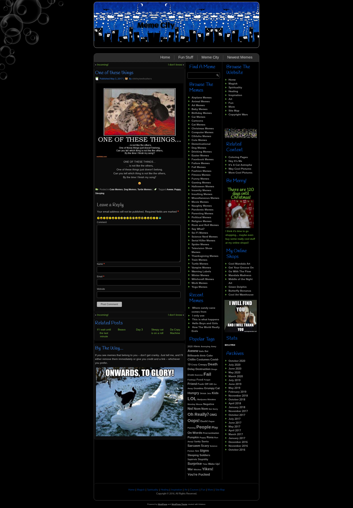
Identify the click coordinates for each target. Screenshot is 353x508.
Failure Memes (201, 163)
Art (230, 99)
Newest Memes (239, 57)
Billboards (193, 356)
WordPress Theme (179, 504)
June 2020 (235, 369)
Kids (215, 393)
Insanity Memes (201, 190)
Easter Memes (200, 155)
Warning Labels (201, 271)
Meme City (155, 25)
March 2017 (236, 434)
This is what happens (205, 319)
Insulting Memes (202, 194)
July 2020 (234, 365)
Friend (192, 384)
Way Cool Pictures (240, 169)
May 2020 (234, 372)
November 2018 (238, 396)
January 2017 (237, 438)
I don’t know (175, 65)
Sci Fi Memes (200, 233)
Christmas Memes (203, 128)
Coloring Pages (238, 157)
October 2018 (237, 399)
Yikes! (207, 469)
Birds (203, 356)
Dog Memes (130, 190)
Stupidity (203, 459)
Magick (233, 84)
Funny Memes (200, 179)
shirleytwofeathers (142, 79)
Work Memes (200, 283)
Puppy (177, 190)
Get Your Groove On (241, 267)
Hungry (193, 393)
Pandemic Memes (202, 210)
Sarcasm (194, 446)
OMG (213, 415)
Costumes (203, 359)
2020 (190, 346)
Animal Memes (201, 101)
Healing (233, 91)
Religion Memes (202, 221)
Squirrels (192, 459)
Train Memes (199, 260)
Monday (191, 404)
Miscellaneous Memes (205, 198)
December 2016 (238, 442)
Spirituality (235, 87)
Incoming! (102, 65)
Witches (197, 469)
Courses (194, 490)
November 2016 (238, 446)
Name (101, 264)
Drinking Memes (202, 152)
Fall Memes (199, 167)
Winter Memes (200, 275)
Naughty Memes (202, 206)
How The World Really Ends (206, 329)
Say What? (198, 229)
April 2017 (235, 430)
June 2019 (235, 384)
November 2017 (238, 411)
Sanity (197, 442)
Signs (204, 451)
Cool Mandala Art (239, 264)
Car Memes (198, 117)
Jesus (203, 393)
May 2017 (234, 426)
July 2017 (234, 419)
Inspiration (235, 95)
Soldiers (204, 455)
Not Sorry (213, 409)
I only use (198, 316)
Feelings (192, 380)
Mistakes (211, 399)
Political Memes (201, 217)
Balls (201, 351)
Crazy (194, 365)
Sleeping (99, 193)
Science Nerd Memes (205, 237)
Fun (231, 103)
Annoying (205, 346)
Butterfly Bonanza (240, 291)
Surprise (195, 464)
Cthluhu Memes (201, 136)
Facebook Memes (203, 159)
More (232, 107)
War (190, 469)
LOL (192, 399)
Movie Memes (200, 202)
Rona (210, 437)
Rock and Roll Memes (205, 225)
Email (100, 277)
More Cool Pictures (240, 173)
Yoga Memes (199, 287)
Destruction (203, 369)
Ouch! (204, 421)
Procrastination (211, 433)
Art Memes (198, 105)
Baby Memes (200, 109)
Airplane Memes (202, 97)
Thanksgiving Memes (205, 256)
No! (190, 409)
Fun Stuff (185, 57)
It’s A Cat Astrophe (240, 165)
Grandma (198, 388)
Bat (206, 351)
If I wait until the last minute (104, 333)
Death (213, 364)
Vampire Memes (201, 267)
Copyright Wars (238, 114)
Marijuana (202, 399)
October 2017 (237, 415)
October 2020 (237, 361)
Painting (192, 428)
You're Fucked (199, 475)
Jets (209, 393)
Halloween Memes (203, 186)
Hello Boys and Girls (205, 323)
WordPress (162, 504)
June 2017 (235, 423)
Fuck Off (203, 384)
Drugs (214, 369)
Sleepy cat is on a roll (157, 331)
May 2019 (234, 388)
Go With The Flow (240, 271)
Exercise (199, 375)
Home (165, 57)
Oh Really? (198, 414)
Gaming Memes (201, 182)
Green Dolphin (238, 287)
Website (101, 289)
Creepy (202, 365)
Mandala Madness (240, 275)
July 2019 (234, 380)
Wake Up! (214, 464)
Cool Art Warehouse (241, 295)
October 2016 (237, 450)
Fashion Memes (201, 171)
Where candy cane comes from (203, 310)
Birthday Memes (202, 113)
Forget (207, 380)
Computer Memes (202, 132)
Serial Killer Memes (203, 240)
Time (205, 464)
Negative (208, 404)
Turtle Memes (145, 190)
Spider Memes (200, 244)
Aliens (196, 346)
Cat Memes (198, 125)
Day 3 (139, 330)
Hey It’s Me (235, 161)
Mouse (199, 404)
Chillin (192, 359)
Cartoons (197, 121)
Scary (205, 445)
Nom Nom (201, 408)
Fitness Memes (201, 175)
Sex (197, 451)
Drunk (191, 375)
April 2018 (235, 403)
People (203, 427)
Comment (102, 222)
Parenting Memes (202, 213)
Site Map (234, 111)
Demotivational (201, 144)
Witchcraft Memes (203, 279)
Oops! (193, 420)
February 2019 (237, 392)
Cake (209, 356)
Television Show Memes (202, 250)
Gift (211, 384)
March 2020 (236, 376)
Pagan (211, 421)
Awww (170, 190)
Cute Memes (116, 190)
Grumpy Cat (212, 388)
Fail (207, 374)
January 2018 (237, 407)
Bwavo (122, 330)
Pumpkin (193, 437)
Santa (205, 441)
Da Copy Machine (175, 331)
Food (200, 380)
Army (213, 346)
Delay (191, 369)
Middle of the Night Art (241, 281)
